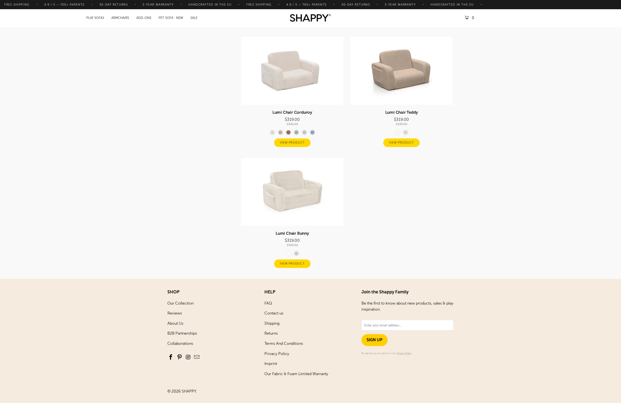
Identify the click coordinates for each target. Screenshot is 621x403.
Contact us (273, 313)
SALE (193, 18)
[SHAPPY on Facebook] (171, 357)
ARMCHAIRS (120, 18)
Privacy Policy (276, 353)
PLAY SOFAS (95, 18)
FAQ (268, 303)
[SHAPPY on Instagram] (188, 357)
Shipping (271, 323)
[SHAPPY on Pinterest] (179, 357)
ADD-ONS (143, 18)
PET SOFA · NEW (171, 18)
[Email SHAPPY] (197, 357)
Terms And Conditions (283, 343)
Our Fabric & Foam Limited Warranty (296, 373)
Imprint (270, 363)
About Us (175, 323)
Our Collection (180, 303)
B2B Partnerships (182, 333)
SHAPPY (189, 391)
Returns (271, 333)
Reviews (174, 313)
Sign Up (375, 340)
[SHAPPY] (310, 18)
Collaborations (180, 343)
